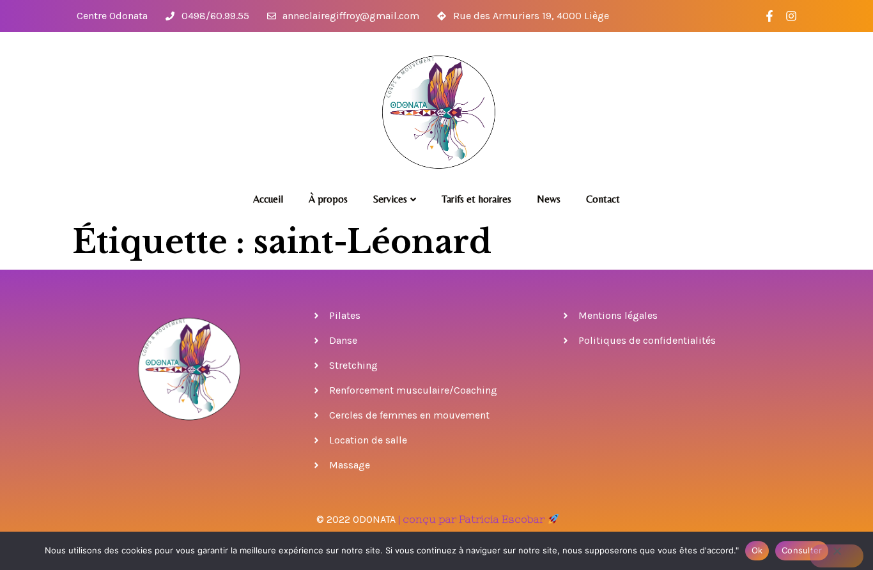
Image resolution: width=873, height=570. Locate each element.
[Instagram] (791, 16)
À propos (328, 199)
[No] (836, 555)
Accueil (268, 199)
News (548, 199)
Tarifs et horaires (476, 199)
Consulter (802, 550)
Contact (603, 199)
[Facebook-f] (770, 16)
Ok (757, 550)
